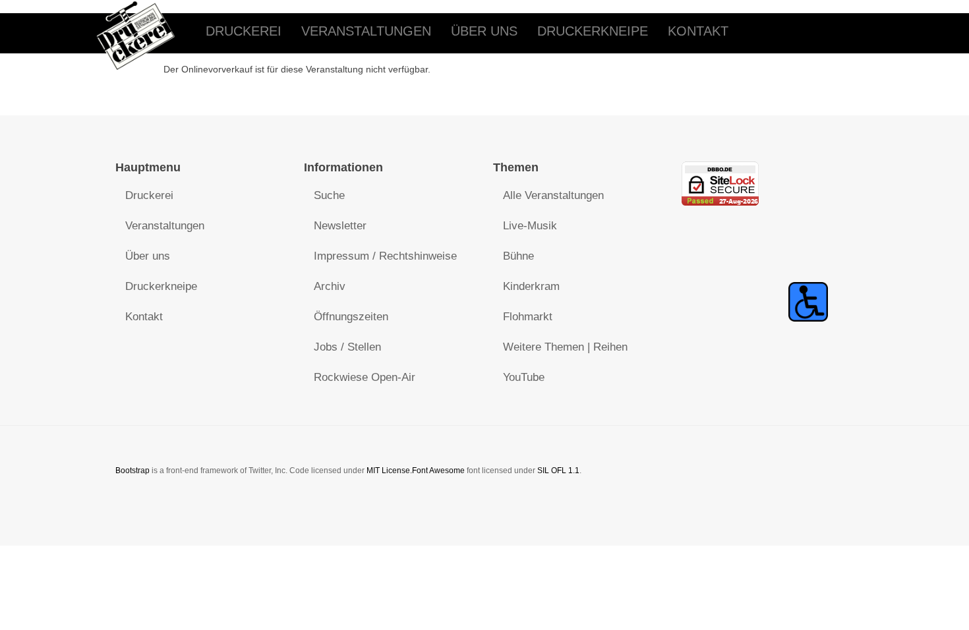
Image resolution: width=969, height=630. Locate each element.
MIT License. (389, 470)
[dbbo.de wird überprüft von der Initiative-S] (808, 300)
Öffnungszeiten (351, 316)
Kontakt (698, 31)
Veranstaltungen (366, 31)
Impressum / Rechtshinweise (385, 256)
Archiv (329, 286)
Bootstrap (132, 470)
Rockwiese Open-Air (364, 377)
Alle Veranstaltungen (553, 195)
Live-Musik (530, 225)
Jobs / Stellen (347, 347)
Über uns (484, 31)
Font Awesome (438, 470)
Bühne (518, 256)
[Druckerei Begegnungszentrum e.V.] (145, 31)
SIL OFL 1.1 (558, 470)
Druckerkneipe (592, 31)
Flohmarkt (527, 316)
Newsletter (340, 225)
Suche (329, 195)
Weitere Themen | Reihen (565, 347)
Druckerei (243, 31)
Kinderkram (531, 286)
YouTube (523, 377)
